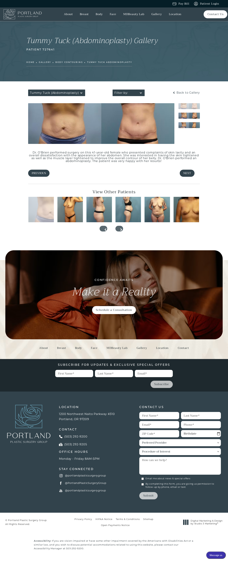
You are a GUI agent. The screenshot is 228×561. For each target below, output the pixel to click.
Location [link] (175, 14)
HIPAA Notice (103, 519)
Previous (39, 173)
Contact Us (216, 14)
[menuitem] (69, 14)
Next (187, 173)
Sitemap (148, 519)
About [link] (68, 14)
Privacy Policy (83, 519)
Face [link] (113, 14)
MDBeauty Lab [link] (133, 14)
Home (30, 62)
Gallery (45, 62)
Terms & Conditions (128, 519)
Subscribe (161, 384)
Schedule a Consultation (114, 309)
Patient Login (209, 3)
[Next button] (119, 228)
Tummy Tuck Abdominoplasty (109, 62)
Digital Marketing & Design (206, 522)
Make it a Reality (114, 288)
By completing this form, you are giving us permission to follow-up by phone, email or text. (180, 485)
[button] (61, 476)
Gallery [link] (156, 14)
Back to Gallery (188, 92)
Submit (148, 495)
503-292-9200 (75, 548)
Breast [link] (84, 14)
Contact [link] (183, 348)
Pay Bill (183, 3)
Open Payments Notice (115, 525)
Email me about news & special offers (168, 478)
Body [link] (99, 14)
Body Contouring (69, 62)
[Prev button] (103, 228)
